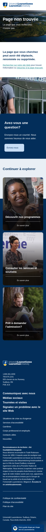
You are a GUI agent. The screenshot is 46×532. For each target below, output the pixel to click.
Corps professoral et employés (16, 431)
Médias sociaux (13, 397)
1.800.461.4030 (9, 374)
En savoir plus (23, 225)
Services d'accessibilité (13, 423)
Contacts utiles (9, 435)
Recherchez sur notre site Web (16, 65)
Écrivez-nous (12, 148)
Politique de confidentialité (14, 498)
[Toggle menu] (41, 5)
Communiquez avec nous (19, 393)
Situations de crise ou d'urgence (17, 418)
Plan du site (8, 506)
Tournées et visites (15, 402)
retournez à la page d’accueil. (30, 68)
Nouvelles (7, 439)
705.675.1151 (8, 377)
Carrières (7, 427)
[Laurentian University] (18, 5)
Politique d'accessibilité (13, 502)
